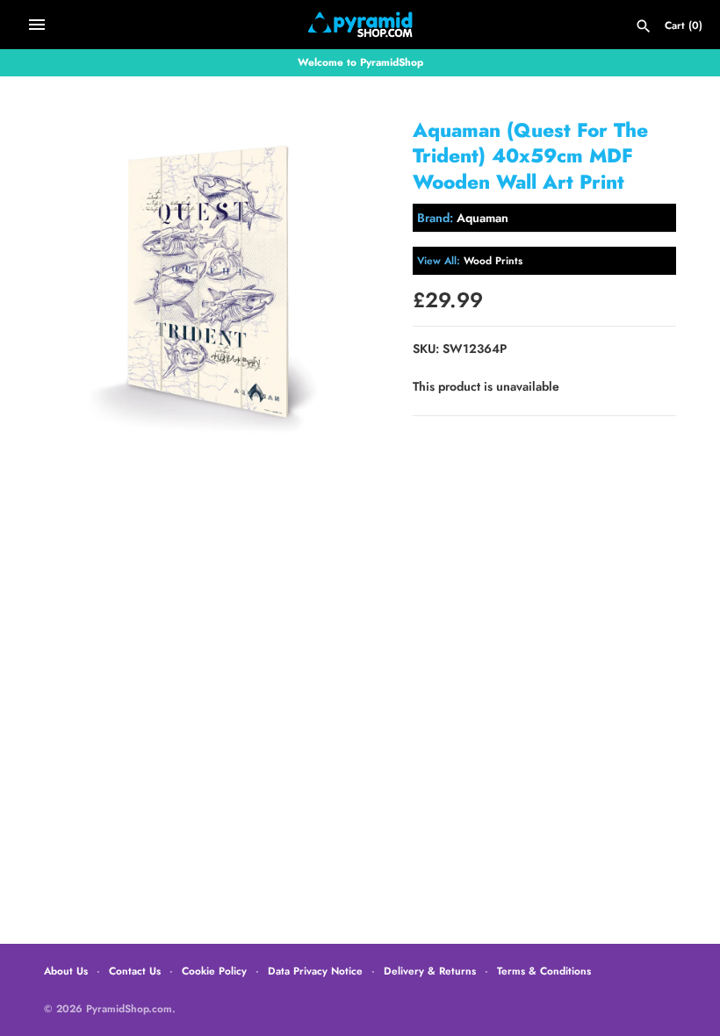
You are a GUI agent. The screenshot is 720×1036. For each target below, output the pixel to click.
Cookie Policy (214, 970)
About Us (66, 970)
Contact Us (135, 970)
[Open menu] (37, 24)
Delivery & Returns (430, 970)
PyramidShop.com (129, 1008)
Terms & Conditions (544, 970)
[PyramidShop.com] (360, 24)
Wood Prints (493, 260)
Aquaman (482, 218)
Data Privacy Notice (315, 970)
